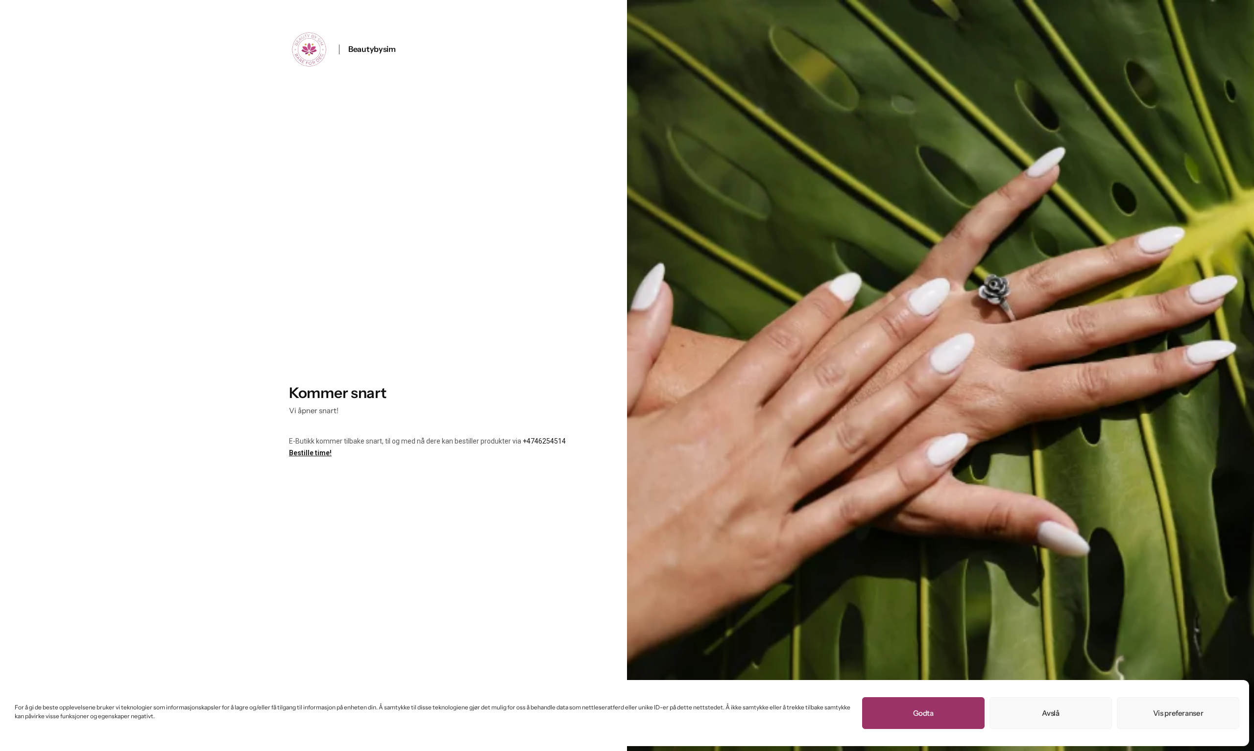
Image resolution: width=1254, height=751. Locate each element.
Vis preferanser (1178, 713)
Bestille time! (310, 453)
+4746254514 (544, 441)
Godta (923, 713)
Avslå (1050, 713)
